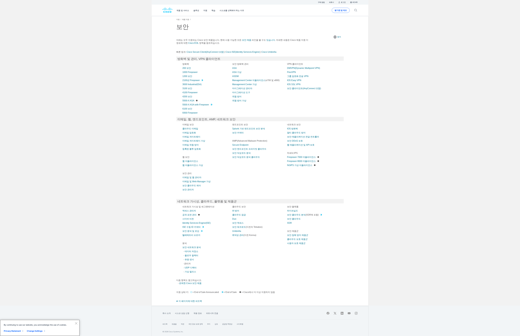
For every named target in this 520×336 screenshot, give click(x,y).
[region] (40, 328)
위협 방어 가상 (239, 100)
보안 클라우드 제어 (191, 185)
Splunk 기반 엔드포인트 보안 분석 (248, 128)
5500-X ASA (188, 100)
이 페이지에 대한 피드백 (190, 301)
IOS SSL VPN (293, 84)
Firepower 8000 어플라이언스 (301, 161)
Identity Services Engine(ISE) (196, 223)
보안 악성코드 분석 (241, 153)
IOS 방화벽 (292, 128)
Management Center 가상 (244, 84)
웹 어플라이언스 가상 (192, 165)
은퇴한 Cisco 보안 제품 (190, 283)
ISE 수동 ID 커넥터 (191, 227)
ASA (234, 68)
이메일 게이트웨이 (191, 137)
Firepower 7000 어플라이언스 (301, 157)
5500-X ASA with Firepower (195, 105)
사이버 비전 (188, 219)
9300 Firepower (190, 113)
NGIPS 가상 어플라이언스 (299, 165)
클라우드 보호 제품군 (297, 239)
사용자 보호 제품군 (296, 243)
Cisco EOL (193, 43)
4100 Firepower (190, 92)
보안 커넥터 (238, 133)
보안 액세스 (238, 223)
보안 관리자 (188, 189)
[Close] (76, 323)
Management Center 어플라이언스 (248, 80)
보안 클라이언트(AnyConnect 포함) (304, 88)
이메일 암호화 (189, 133)
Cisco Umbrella (268, 52)
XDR (289, 223)
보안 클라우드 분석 (296, 215)
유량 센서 (189, 259)
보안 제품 (246, 40)
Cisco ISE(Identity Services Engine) (243, 52)
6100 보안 (187, 109)
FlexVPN (291, 72)
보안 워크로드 (239, 227)
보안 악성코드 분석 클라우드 (246, 157)
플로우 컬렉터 (191, 255)
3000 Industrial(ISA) (192, 84)
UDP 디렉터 (190, 267)
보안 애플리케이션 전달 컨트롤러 (303, 137)
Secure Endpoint (240, 145)
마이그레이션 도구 (241, 92)
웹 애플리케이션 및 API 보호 (300, 145)
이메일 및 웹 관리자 (191, 177)
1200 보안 (187, 76)
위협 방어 (236, 96)
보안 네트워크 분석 (191, 247)
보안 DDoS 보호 (295, 141)
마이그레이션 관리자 (242, 88)
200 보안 (186, 68)
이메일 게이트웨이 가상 (193, 141)
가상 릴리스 (190, 272)
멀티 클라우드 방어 (296, 133)
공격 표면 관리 (189, 215)
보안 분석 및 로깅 (190, 231)
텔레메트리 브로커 (191, 235)
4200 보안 (187, 96)
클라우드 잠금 (239, 215)
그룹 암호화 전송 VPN (297, 76)
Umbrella (236, 231)
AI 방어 (235, 211)
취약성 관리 (238, 235)
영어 (339, 37)
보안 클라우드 (294, 219)
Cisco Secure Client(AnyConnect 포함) (205, 52)
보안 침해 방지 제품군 (297, 235)
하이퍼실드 (292, 211)
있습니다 (270, 40)
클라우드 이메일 (190, 128)
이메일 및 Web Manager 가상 (196, 181)
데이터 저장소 (191, 251)
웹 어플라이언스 (190, 161)
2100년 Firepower (191, 80)
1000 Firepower (190, 72)
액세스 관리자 (189, 211)
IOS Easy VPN (294, 80)
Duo (234, 219)
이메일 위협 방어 (190, 145)
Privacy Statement (12, 331)
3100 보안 (187, 88)
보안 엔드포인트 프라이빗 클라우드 (249, 149)
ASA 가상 (236, 72)
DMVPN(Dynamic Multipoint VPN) (303, 68)
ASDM (235, 76)
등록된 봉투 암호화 (191, 149)
